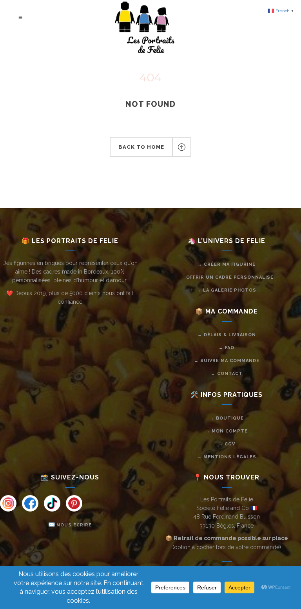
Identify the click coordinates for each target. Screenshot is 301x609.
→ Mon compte (226, 431)
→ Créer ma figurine (227, 264)
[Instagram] (8, 503)
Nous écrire (74, 525)
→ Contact (227, 373)
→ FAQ (226, 347)
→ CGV (226, 444)
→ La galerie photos (226, 290)
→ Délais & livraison (227, 334)
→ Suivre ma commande (226, 360)
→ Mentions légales (226, 456)
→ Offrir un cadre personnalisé (227, 277)
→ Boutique (227, 418)
